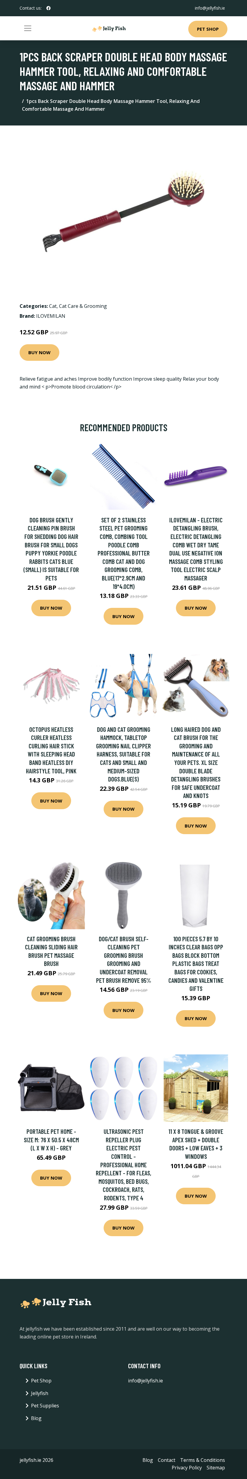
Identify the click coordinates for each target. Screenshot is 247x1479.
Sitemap (216, 1467)
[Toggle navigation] (28, 28)
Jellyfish (39, 1393)
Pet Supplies (45, 1405)
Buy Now (39, 352)
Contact (166, 1460)
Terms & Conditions (202, 1460)
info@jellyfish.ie (210, 8)
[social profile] (48, 8)
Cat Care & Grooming (83, 306)
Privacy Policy (187, 1467)
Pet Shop (208, 29)
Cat (53, 306)
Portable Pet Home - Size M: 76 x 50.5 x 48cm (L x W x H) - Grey (51, 1140)
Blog (36, 1418)
